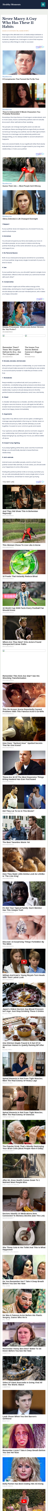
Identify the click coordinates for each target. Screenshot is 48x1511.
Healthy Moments (12, 4)
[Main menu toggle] (43, 4)
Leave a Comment (9, 31)
